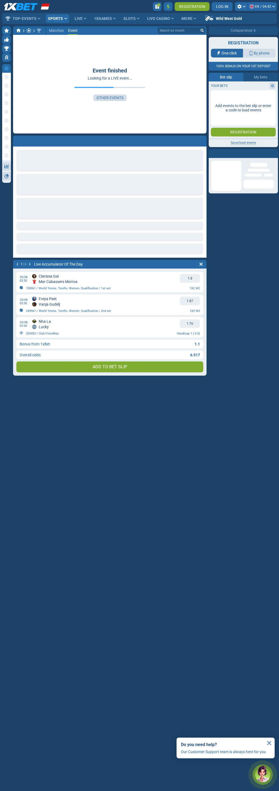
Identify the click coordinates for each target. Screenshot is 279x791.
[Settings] (241, 6)
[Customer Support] (262, 774)
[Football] (29, 30)
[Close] (269, 743)
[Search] (202, 30)
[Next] (30, 264)
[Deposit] (168, 6)
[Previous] (17, 264)
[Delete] (201, 264)
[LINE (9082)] (18, 30)
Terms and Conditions (246, 97)
